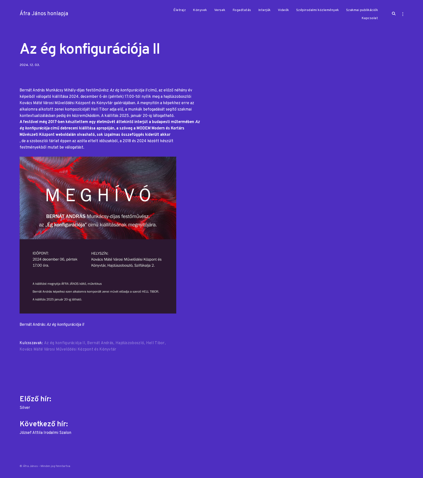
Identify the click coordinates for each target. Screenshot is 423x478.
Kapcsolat (370, 18)
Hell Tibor (155, 343)
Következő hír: (45, 427)
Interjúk (264, 10)
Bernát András (100, 343)
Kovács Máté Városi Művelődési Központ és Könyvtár (68, 349)
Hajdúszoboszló (130, 343)
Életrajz (179, 10)
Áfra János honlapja (44, 14)
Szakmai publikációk (362, 10)
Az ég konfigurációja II (64, 343)
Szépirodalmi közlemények (317, 10)
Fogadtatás (242, 10)
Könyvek (200, 10)
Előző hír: (36, 402)
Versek (219, 10)
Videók (283, 10)
